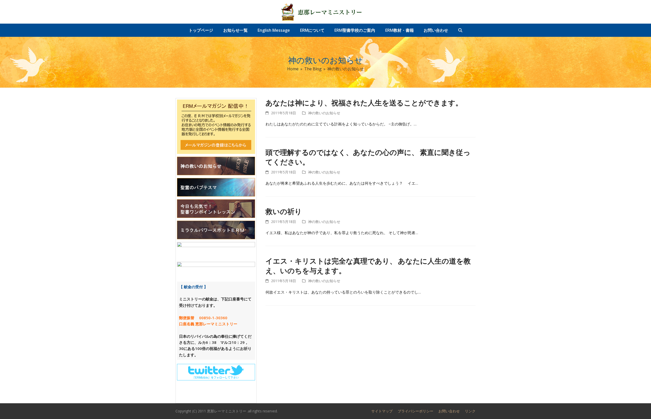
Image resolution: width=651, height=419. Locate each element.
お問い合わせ (449, 411)
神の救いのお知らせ (324, 112)
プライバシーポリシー (415, 411)
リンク (470, 411)
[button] (460, 30)
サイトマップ (382, 411)
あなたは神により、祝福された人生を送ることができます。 (364, 103)
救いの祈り (283, 211)
